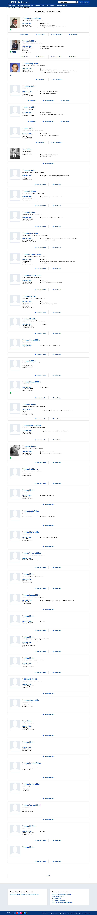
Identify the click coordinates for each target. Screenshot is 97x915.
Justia (8, 7)
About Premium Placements (59, 900)
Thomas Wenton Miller (31, 805)
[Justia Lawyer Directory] (14, 2)
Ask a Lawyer (19, 5)
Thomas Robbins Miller (31, 275)
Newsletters (52, 5)
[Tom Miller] (15, 153)
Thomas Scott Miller (30, 511)
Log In (81, 2)
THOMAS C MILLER (29, 679)
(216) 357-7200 (26, 747)
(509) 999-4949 (26, 217)
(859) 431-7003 (26, 537)
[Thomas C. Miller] (15, 450)
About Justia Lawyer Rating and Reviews (62, 902)
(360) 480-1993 (26, 196)
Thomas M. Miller (29, 319)
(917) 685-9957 (26, 410)
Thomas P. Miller (29, 41)
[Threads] (23, 913)
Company (58, 913)
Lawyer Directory (13, 7)
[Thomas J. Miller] (15, 111)
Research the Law (28, 5)
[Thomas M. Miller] (15, 323)
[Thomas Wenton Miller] (15, 809)
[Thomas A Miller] (15, 300)
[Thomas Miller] (15, 132)
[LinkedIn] (15, 913)
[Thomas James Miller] (15, 788)
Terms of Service (69, 913)
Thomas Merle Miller (30, 532)
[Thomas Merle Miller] (15, 536)
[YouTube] (17, 913)
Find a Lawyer (11, 5)
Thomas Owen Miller (30, 700)
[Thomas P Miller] (15, 174)
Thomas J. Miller (29, 107)
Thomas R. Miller (29, 361)
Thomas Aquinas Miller (31, 254)
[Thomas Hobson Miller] (15, 429)
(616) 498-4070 (26, 324)
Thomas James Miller (31, 784)
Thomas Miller (28, 128)
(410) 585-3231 (26, 558)
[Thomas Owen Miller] (15, 704)
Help (63, 913)
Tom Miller (26, 149)
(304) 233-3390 (26, 579)
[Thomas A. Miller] (15, 90)
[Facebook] (19, 913)
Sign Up (86, 2)
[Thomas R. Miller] (15, 365)
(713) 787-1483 (26, 133)
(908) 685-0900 (26, 684)
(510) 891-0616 (26, 280)
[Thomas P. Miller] (15, 45)
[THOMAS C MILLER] (15, 683)
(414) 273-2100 (26, 91)
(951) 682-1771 (26, 69)
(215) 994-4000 (26, 112)
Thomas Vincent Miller (31, 553)
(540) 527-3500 (26, 831)
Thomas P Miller (29, 170)
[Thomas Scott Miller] (15, 515)
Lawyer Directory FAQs (57, 896)
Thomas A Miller (29, 296)
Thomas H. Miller (29, 826)
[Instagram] (21, 913)
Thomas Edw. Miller (30, 233)
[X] (26, 913)
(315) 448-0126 (26, 600)
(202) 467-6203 (26, 663)
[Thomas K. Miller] (15, 408)
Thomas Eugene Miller (31, 18)
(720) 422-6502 (26, 452)
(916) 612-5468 (26, 259)
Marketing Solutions (62, 5)
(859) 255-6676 (26, 495)
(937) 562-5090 (26, 345)
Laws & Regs (45, 5)
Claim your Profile (56, 898)
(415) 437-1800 (26, 238)
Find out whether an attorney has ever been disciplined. (24, 894)
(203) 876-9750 (26, 642)
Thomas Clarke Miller (31, 340)
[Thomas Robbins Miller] (15, 279)
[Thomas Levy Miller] (15, 67)
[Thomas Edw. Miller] (15, 237)
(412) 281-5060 (26, 621)
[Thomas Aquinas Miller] (15, 258)
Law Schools (37, 5)
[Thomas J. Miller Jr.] (15, 473)
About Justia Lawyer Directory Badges (61, 894)
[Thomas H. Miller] (15, 830)
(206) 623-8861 (26, 175)
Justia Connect (45, 913)
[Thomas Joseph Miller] (15, 599)
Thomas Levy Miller (30, 63)
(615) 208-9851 (26, 387)
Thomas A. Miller (29, 86)
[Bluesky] (25, 913)
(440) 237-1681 (26, 726)
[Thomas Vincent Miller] (15, 557)
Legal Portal (53, 913)
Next (48, 876)
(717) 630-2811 (26, 23)
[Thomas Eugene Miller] (15, 22)
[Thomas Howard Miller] (15, 386)
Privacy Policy (76, 913)
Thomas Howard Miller (31, 382)
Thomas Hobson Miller (31, 425)
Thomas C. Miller (29, 446)
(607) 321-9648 (26, 431)
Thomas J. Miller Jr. (30, 469)
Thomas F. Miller (29, 191)
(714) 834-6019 (26, 301)
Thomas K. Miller (29, 404)
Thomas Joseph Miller (31, 595)
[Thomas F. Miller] (15, 195)
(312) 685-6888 (26, 46)
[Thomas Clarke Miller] (15, 344)
